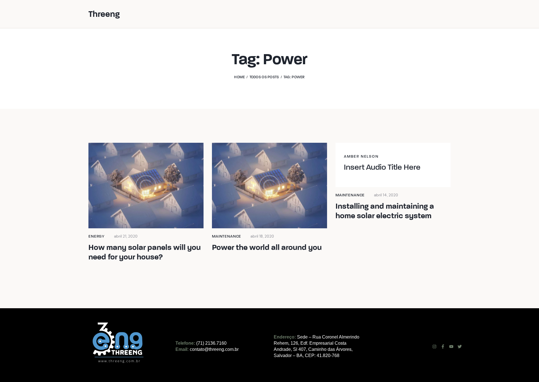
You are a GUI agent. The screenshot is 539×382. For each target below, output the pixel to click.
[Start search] (447, 14)
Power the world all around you (267, 247)
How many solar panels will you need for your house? (144, 252)
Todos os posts (264, 77)
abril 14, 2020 (386, 194)
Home (239, 77)
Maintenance (226, 236)
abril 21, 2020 (126, 236)
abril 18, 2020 (262, 236)
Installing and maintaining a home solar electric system (384, 210)
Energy (96, 236)
